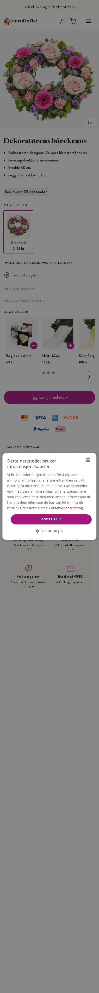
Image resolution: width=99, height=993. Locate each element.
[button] (49, 531)
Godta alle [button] (51, 519)
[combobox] (88, 459)
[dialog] (49, 496)
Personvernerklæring (66, 508)
